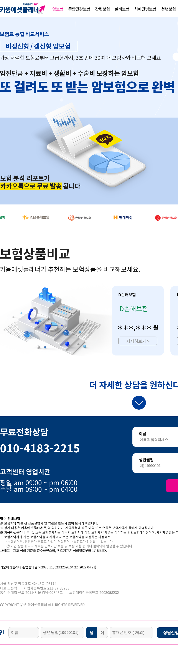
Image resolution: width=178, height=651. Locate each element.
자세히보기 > (138, 341)
